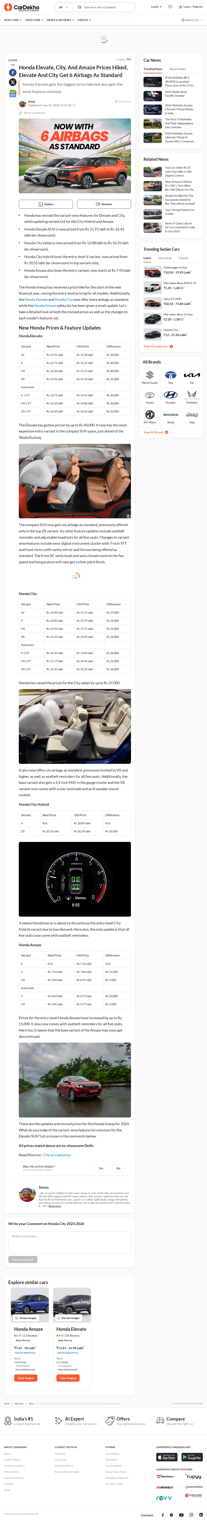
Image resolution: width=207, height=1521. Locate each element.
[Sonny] (22, 103)
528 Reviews (72, 1335)
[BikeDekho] (164, 1476)
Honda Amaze (45, 305)
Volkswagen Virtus (175, 267)
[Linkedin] (201, 1515)
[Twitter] (171, 1515)
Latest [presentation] (147, 258)
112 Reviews (29, 1335)
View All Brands (154, 432)
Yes (101, 1168)
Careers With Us (12, 1459)
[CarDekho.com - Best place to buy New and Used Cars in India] (21, 7)
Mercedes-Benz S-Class (178, 314)
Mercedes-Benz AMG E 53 (180, 283)
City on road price (57, 1155)
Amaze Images (28, 1318)
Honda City (64, 299)
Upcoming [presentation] (164, 258)
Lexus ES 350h (172, 298)
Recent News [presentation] (178, 69)
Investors (9, 1483)
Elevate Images (71, 1318)
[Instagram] (191, 1515)
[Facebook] (163, 1515)
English (155, 6)
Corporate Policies (14, 1477)
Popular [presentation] (183, 258)
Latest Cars (162, 346)
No (118, 1168)
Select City (192, 20)
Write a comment (35, 112)
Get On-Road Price (25, 1352)
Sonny (31, 101)
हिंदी (129, 59)
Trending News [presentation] (153, 69)
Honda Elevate (36, 299)
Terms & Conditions (14, 1465)
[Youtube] (181, 1515)
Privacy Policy (11, 1471)
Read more (55, 1206)
